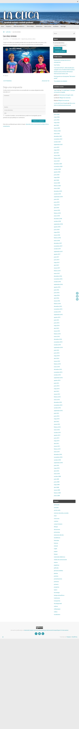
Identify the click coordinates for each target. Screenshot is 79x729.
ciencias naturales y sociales (61, 513)
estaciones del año (59, 535)
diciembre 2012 (58, 402)
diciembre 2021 (58, 136)
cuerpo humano (58, 524)
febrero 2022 (57, 131)
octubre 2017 (57, 249)
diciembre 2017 (58, 243)
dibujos (56, 527)
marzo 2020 (57, 183)
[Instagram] (77, 296)
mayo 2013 (56, 388)
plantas (56, 573)
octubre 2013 (57, 375)
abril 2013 (56, 391)
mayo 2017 (56, 262)
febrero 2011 (57, 449)
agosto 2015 (57, 317)
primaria (30, 39)
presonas (56, 581)
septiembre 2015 (58, 314)
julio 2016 (56, 290)
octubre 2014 (57, 345)
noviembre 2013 (58, 372)
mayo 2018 (56, 232)
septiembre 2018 (58, 224)
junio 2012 (56, 416)
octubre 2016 (57, 281)
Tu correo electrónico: (59, 43)
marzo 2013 (57, 394)
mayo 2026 (56, 117)
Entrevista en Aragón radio (66, 95)
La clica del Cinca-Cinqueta (61, 103)
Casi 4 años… (57, 65)
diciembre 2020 (58, 164)
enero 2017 (57, 273)
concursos (56, 518)
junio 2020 (56, 175)
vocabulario (57, 614)
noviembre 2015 (58, 309)
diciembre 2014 (58, 339)
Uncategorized (58, 603)
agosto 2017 (57, 254)
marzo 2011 (57, 446)
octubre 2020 (57, 169)
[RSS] (77, 299)
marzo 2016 (57, 301)
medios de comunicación (60, 559)
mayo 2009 (56, 484)
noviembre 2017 (58, 246)
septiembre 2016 (58, 284)
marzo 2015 (57, 331)
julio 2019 (56, 199)
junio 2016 (56, 292)
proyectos (56, 587)
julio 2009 (56, 479)
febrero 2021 (57, 158)
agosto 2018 (57, 227)
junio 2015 (56, 323)
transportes (57, 601)
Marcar (6, 75)
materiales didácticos (59, 557)
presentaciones (58, 579)
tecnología (57, 592)
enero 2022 (57, 133)
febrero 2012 (57, 427)
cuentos (56, 521)
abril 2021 (56, 153)
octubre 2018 (57, 221)
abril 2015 (56, 328)
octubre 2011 (57, 432)
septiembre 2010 (58, 462)
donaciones (57, 529)
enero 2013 (57, 399)
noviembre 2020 (58, 166)
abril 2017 (56, 265)
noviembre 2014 (58, 342)
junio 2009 (56, 482)
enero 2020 (57, 188)
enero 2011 (57, 451)
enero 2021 (57, 161)
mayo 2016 (56, 295)
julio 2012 (56, 413)
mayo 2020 (56, 177)
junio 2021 (56, 147)
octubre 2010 (57, 460)
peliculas (8, 32)
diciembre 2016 (58, 276)
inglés (55, 548)
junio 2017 (56, 260)
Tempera (69, 637)
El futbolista (8, 81)
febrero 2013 (57, 397)
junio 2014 (56, 353)
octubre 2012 (57, 408)
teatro (55, 590)
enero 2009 (57, 495)
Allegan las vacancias (65, 98)
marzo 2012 (57, 424)
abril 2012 (56, 421)
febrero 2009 (57, 493)
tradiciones (57, 598)
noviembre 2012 (58, 405)
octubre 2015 (57, 312)
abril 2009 (56, 487)
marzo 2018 (57, 235)
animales (56, 507)
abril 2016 (56, 298)
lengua (56, 554)
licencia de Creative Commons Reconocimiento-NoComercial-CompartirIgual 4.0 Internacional (46, 630)
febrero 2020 (57, 185)
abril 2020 (56, 180)
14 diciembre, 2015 (15, 39)
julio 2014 (56, 350)
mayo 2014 (56, 356)
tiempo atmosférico (59, 595)
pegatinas (56, 565)
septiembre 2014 (58, 347)
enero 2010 (57, 473)
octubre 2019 (57, 194)
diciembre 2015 (58, 306)
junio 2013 (56, 386)
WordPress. (74, 637)
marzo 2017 (57, 268)
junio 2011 (56, 438)
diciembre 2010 (58, 454)
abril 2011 (56, 443)
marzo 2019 (57, 210)
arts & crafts (57, 510)
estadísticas (57, 537)
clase (55, 516)
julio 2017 (56, 257)
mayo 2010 (56, 468)
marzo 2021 (57, 155)
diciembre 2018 (58, 218)
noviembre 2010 (58, 457)
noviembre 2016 (58, 279)
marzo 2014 (57, 361)
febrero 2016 (57, 303)
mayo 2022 (56, 122)
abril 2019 (56, 207)
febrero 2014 (57, 364)
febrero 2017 (57, 270)
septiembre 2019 (58, 196)
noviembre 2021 (58, 139)
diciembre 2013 (58, 369)
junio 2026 (56, 114)
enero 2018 (57, 240)
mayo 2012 (56, 419)
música (56, 562)
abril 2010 (56, 471)
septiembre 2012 (58, 410)
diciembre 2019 (58, 191)
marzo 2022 (57, 128)
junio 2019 (56, 202)
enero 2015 (57, 336)
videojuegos (57, 609)
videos (33, 39)
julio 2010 (56, 465)
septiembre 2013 (58, 377)
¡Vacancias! (45, 81)
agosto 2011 (57, 435)
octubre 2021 (57, 142)
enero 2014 (57, 367)
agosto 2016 (57, 287)
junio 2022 (56, 120)
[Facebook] (77, 293)
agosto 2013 (57, 380)
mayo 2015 (56, 325)
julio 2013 (56, 383)
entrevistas (57, 532)
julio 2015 (56, 320)
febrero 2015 (57, 334)
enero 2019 (57, 216)
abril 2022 (56, 125)
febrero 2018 (57, 238)
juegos (55, 551)
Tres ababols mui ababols (60, 81)
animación (56, 505)
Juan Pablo (57, 90)
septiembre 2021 (58, 144)
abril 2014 (56, 358)
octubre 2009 (57, 476)
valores (56, 606)
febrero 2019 (57, 213)
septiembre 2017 (58, 251)
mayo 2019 (56, 205)
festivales (56, 540)
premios (56, 576)
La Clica (6, 39)
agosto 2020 (57, 172)
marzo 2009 (57, 490)
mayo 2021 (56, 150)
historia (56, 543)
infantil (56, 546)
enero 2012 (57, 430)
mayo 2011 (56, 441)
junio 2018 (56, 229)
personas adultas (58, 570)
